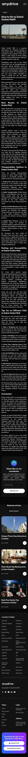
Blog (3, 722)
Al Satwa (4, 629)
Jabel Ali (4, 652)
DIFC (17, 635)
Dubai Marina (20, 647)
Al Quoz (4, 626)
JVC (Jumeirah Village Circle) (20, 659)
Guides (5, 12)
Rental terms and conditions (21, 709)
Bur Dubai (18, 629)
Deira (3, 635)
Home (3, 708)
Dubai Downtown (21, 638)
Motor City (19, 667)
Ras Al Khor (19, 670)
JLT (17, 655)
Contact (4, 719)
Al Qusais (18, 626)
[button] (25, 4)
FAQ (3, 717)
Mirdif (3, 667)
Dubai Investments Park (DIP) (21, 643)
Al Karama (19, 623)
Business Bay (5, 632)
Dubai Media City (7, 649)
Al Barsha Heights (7, 623)
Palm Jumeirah (6, 670)
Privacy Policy (20, 712)
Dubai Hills (5, 641)
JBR (17, 652)
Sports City (19, 673)
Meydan (18, 663)
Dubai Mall (5, 647)
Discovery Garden (7, 638)
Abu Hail (4, 620)
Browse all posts (14, 511)
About (3, 714)
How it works (5, 711)
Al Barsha (18, 620)
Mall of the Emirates (5, 663)
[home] (11, 4)
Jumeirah (4, 658)
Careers (4, 725)
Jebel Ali (4, 655)
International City (21, 649)
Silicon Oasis (5, 673)
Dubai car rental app (19, 446)
